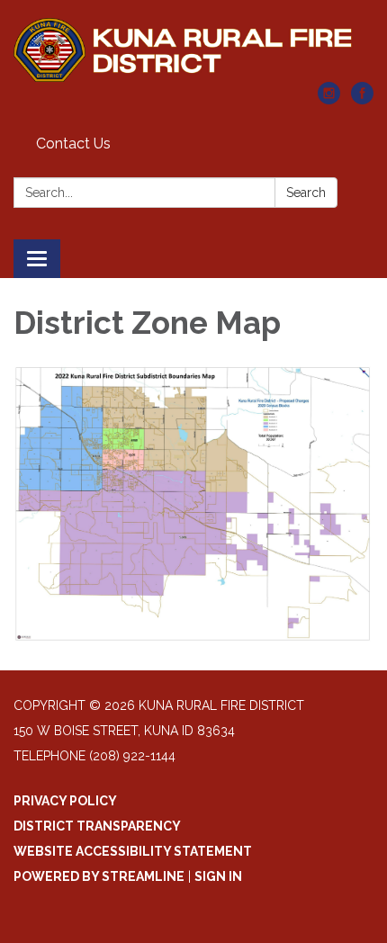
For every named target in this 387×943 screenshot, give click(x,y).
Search (306, 192)
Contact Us (73, 143)
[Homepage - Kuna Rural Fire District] (194, 50)
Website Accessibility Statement (133, 851)
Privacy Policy (65, 801)
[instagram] (329, 99)
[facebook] (362, 99)
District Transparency (97, 826)
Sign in (218, 876)
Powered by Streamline (99, 876)
